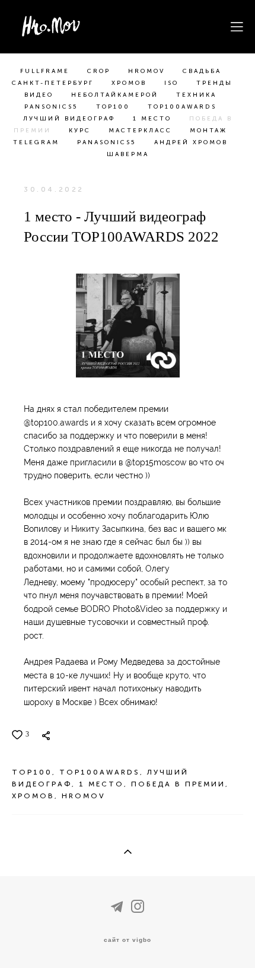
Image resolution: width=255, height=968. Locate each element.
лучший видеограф (71, 118)
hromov (148, 71)
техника (196, 95)
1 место (154, 118)
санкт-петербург (54, 83)
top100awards (182, 106)
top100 (114, 106)
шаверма (128, 154)
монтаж (208, 130)
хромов (130, 83)
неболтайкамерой (116, 95)
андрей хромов (191, 142)
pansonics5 (53, 106)
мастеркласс (142, 130)
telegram (38, 142)
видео (40, 95)
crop (100, 71)
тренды (214, 83)
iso (173, 83)
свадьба (202, 71)
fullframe (46, 71)
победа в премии (178, 784)
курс (81, 130)
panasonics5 (108, 142)
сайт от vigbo (127, 940)
